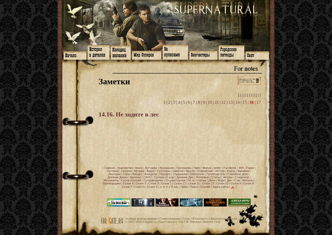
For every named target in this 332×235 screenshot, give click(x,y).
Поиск (194, 186)
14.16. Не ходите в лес (129, 114)
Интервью (202, 177)
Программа (183, 167)
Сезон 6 (139, 186)
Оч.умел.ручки (175, 180)
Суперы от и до (164, 177)
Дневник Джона (118, 177)
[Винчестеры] (203, 55)
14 (238, 102)
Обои (126, 174)
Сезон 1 (166, 183)
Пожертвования (169, 218)
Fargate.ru (149, 221)
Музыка (139, 170)
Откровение (205, 170)
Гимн (197, 167)
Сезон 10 (222, 183)
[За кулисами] (175, 52)
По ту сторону (197, 180)
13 (231, 102)
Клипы (231, 170)
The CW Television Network (195, 221)
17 (259, 102)
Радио (250, 167)
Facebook (230, 167)
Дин (229, 180)
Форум (207, 167)
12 (224, 102)
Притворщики (112, 183)
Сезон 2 (141, 183)
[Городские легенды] (231, 52)
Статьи (216, 177)
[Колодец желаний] (121, 52)
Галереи (126, 170)
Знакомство (125, 167)
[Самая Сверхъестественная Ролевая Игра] (215, 205)
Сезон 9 (236, 183)
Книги (138, 167)
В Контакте (199, 218)
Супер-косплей (131, 180)
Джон (212, 180)
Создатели (242, 177)
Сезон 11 (194, 183)
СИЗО (147, 177)
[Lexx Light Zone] (143, 205)
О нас (174, 186)
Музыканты (111, 180)
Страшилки (180, 174)
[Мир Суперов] (146, 55)
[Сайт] (257, 55)
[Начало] (75, 55)
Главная (109, 167)
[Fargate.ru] (112, 224)
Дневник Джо (185, 177)
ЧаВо (184, 186)
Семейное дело (237, 174)
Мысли (190, 170)
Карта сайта (221, 186)
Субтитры (163, 170)
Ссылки (205, 186)
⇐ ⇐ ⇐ (164, 186)
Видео (151, 170)
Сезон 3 (153, 183)
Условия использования (141, 218)
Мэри (221, 180)
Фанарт (137, 174)
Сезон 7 (127, 186)
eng (218, 221)
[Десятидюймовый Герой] (118, 205)
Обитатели (197, 174)
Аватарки (114, 174)
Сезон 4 (128, 183)
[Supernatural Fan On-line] (191, 205)
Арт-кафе (151, 167)
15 (245, 102)
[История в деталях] (98, 52)
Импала (247, 180)
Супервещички (153, 180)
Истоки (220, 170)
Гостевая (113, 170)
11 (217, 102)
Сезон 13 (180, 183)
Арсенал (135, 177)
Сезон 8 (248, 183)
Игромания (167, 167)
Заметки (177, 170)
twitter (217, 167)
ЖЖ (241, 167)
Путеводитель (215, 174)
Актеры (228, 177)
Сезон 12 (208, 183)
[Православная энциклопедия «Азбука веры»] (239, 205)
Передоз (164, 174)
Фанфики (244, 170)
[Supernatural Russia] (167, 205)
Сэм (237, 180)
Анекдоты (150, 174)
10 (210, 102)
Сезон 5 (152, 186)
